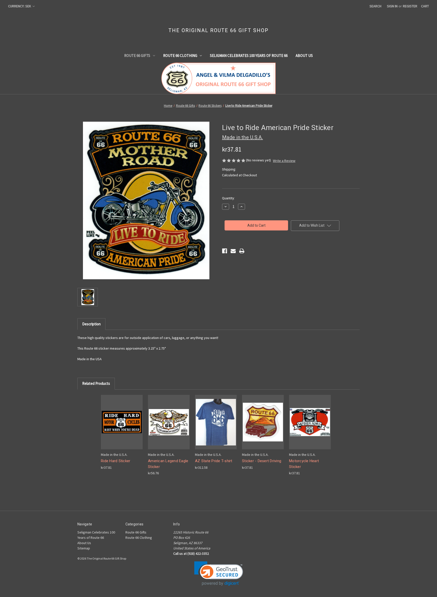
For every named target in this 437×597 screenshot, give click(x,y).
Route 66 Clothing (180, 55)
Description (91, 324)
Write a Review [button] (284, 160)
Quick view (121, 417)
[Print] (241, 250)
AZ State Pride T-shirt (213, 461)
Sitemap (83, 548)
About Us (304, 55)
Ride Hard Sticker (115, 461)
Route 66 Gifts (137, 55)
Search (375, 6)
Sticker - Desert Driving (261, 461)
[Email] (233, 250)
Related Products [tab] (96, 383)
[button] (218, 573)
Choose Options (216, 426)
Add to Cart (122, 426)
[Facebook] (224, 250)
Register (410, 6)
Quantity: (228, 198)
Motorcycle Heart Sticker (304, 464)
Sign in (392, 6)
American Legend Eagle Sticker (168, 464)
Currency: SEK (20, 6)
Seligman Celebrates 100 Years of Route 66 (249, 55)
